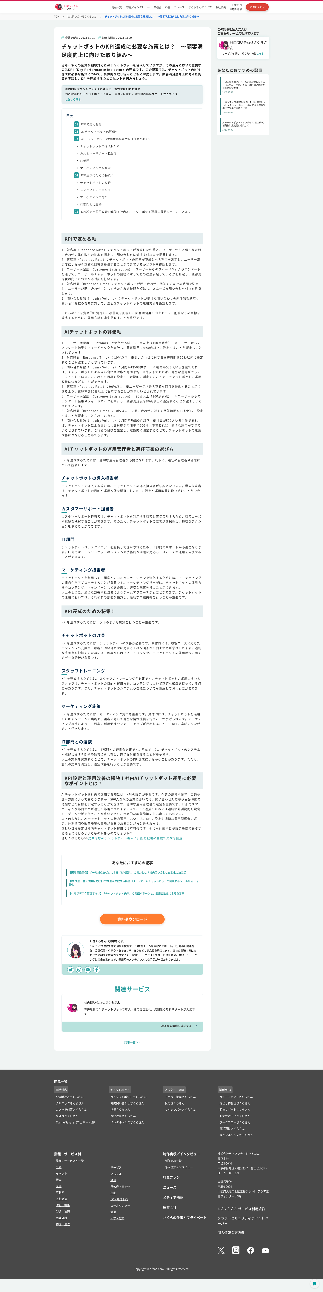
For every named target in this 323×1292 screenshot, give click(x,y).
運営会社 (169, 1207)
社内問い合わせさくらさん (81, 16)
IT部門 (85, 160)
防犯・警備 (63, 1205)
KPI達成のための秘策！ (97, 175)
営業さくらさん (120, 1109)
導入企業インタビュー (179, 1167)
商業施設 (61, 1218)
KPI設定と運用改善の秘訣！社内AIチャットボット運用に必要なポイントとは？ (136, 211)
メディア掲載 (173, 1197)
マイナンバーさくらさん (180, 1109)
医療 (58, 1186)
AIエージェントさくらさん (236, 1097)
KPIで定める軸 (91, 124)
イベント (61, 1173)
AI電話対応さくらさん (70, 1097)
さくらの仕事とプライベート (185, 1217)
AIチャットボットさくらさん (128, 1097)
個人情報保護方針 (231, 1232)
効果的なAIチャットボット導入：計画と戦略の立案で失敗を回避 (135, 838)
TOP (56, 16)
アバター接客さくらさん (180, 1097)
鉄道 (113, 1212)
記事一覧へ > (132, 1042)
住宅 (113, 1193)
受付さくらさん (174, 1103)
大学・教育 (117, 1218)
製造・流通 (63, 1211)
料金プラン (171, 1177)
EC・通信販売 (119, 1199)
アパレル (116, 1174)
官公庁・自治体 (120, 1186)
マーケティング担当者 (95, 168)
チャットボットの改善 (95, 182)
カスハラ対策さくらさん (71, 1109)
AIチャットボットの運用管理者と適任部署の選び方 (116, 138)
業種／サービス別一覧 (70, 1161)
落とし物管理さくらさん (234, 1103)
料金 (167, 7)
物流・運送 (63, 1224)
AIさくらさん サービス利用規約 (241, 1208)
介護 (58, 1167)
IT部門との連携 (91, 204)
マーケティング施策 (94, 197)
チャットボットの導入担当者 (100, 146)
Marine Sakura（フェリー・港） (76, 1122)
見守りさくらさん (67, 1116)
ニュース (179, 7)
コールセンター (120, 1205)
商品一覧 (116, 7)
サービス (116, 1167)
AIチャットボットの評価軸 (99, 131)
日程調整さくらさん (232, 1128)
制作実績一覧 (173, 1161)
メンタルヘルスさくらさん (127, 1122)
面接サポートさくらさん (234, 1109)
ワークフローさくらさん (234, 1122)
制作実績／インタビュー (181, 1153)
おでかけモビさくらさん (234, 1116)
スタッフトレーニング (95, 189)
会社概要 (221, 7)
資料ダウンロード (132, 919)
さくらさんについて (200, 7)
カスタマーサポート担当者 (98, 153)
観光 (58, 1180)
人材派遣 (61, 1199)
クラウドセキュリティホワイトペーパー (243, 1220)
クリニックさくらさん (70, 1103)
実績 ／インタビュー (138, 7)
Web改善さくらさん (123, 1116)
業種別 (157, 7)
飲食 (113, 1180)
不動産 (60, 1192)
